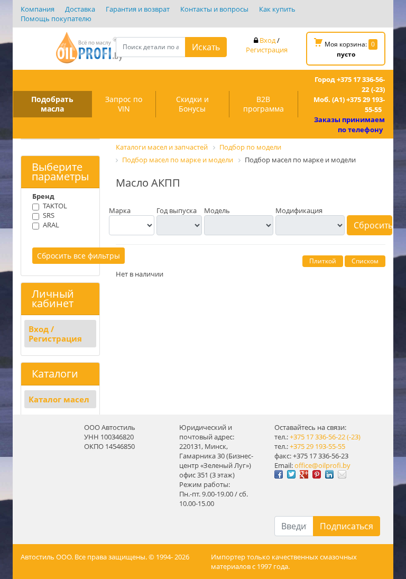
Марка (120, 210)
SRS (48, 215)
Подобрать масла (52, 104)
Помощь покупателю (56, 18)
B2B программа (263, 104)
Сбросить (373, 225)
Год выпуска (176, 210)
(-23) (354, 437)
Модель (217, 210)
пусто (346, 54)
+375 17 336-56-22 (317, 437)
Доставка (80, 9)
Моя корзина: (349, 49)
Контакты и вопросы (214, 9)
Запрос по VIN (123, 104)
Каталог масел (59, 399)
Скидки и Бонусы (192, 104)
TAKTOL (55, 205)
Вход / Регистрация (55, 334)
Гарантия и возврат (138, 9)
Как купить (277, 9)
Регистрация (267, 49)
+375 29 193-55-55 (317, 446)
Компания (37, 9)
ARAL (51, 224)
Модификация (298, 210)
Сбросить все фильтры (78, 256)
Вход (267, 40)
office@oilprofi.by (322, 465)
